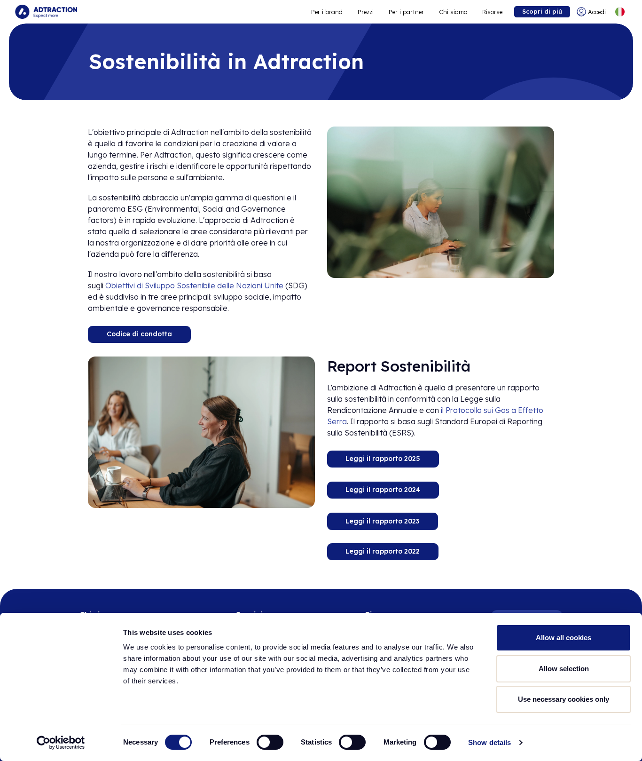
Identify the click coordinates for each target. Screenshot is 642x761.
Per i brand (327, 12)
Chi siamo (453, 12)
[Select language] (620, 12)
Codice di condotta (139, 334)
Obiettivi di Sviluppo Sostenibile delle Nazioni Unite (194, 285)
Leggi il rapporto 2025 (382, 459)
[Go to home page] (46, 12)
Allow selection (564, 669)
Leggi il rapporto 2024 (382, 489)
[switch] (270, 742)
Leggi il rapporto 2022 (382, 551)
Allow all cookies (563, 638)
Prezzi (366, 12)
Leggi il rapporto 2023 (382, 520)
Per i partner (406, 12)
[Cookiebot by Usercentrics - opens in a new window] (61, 743)
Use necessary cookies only (563, 699)
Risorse (492, 12)
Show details (489, 742)
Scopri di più (542, 11)
